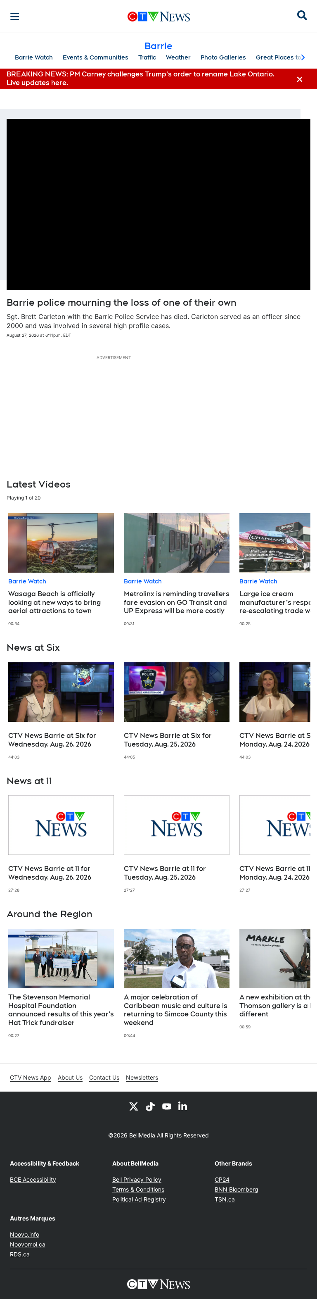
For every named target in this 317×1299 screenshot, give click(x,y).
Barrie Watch (34, 57)
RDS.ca (20, 1254)
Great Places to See (285, 57)
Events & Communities (95, 57)
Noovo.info (24, 1234)
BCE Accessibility (33, 1179)
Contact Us (104, 1077)
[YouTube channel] (167, 1106)
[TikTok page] (150, 1106)
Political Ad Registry (139, 1199)
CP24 (222, 1179)
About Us (70, 1077)
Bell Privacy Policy (136, 1179)
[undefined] (61, 570)
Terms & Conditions (138, 1189)
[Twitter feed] (134, 1106)
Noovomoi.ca (27, 1244)
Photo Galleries (223, 57)
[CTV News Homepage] (159, 16)
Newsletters (142, 1077)
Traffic (147, 57)
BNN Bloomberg (236, 1189)
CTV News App (30, 1077)
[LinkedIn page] (183, 1106)
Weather (178, 57)
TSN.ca (225, 1199)
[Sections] (15, 16)
